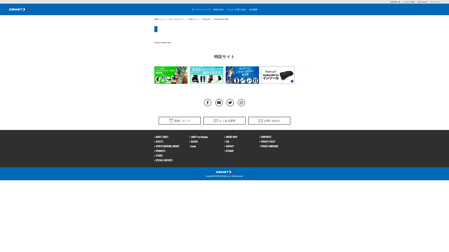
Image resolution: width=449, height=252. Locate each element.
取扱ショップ (182, 120)
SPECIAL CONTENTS (164, 160)
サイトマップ (435, 2)
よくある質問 (227, 120)
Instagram (241, 102)
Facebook (207, 102)
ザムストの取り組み (236, 9)
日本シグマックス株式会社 (224, 172)
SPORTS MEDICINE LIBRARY (167, 146)
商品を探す (219, 9)
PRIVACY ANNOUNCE (269, 146)
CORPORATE (266, 137)
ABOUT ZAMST (162, 137)
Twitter (230, 102)
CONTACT (230, 146)
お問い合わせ (422, 2)
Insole (193, 146)
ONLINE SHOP (231, 137)
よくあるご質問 (409, 2)
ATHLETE (159, 141)
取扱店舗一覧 (395, 2)
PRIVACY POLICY (268, 141)
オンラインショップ (201, 9)
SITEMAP (230, 151)
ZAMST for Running (199, 137)
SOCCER (194, 141)
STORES (159, 155)
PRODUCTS (160, 151)
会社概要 (253, 9)
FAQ (227, 141)
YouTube (219, 102)
